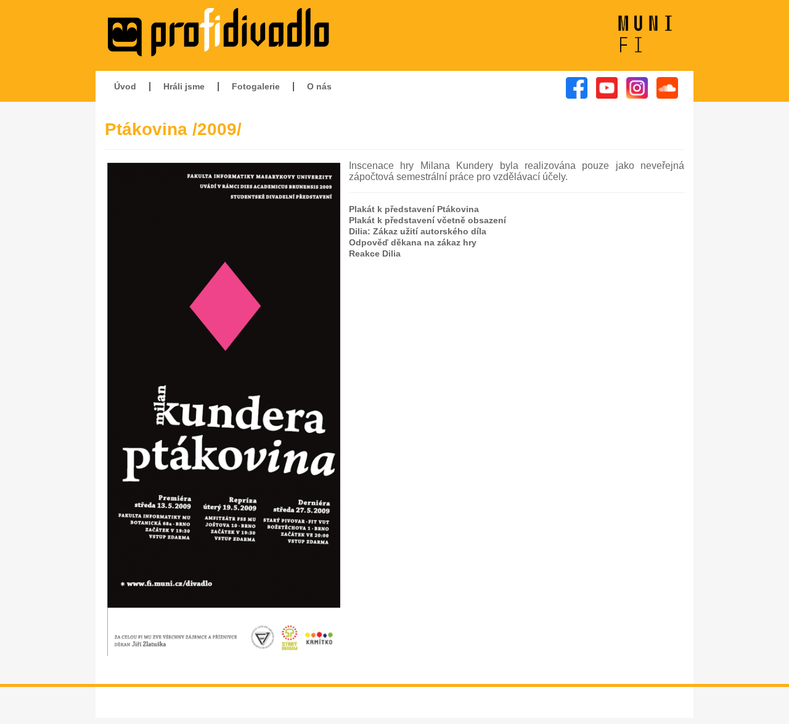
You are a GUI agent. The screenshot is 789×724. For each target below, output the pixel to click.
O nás (319, 86)
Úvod (125, 86)
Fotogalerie (256, 86)
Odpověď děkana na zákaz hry (412, 242)
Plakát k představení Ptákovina (414, 209)
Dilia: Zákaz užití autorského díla (417, 231)
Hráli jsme (184, 86)
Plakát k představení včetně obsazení (427, 220)
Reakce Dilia (375, 253)
